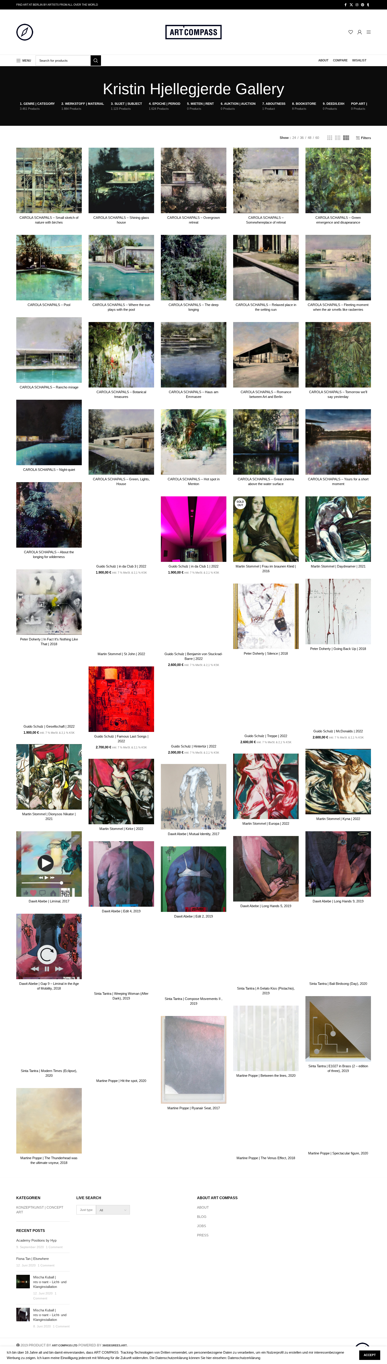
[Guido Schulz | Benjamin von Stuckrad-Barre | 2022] (193, 616)
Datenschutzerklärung (244, 1358)
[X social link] (351, 5)
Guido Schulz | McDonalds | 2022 (338, 731)
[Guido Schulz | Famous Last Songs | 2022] (121, 699)
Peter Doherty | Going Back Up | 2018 (338, 649)
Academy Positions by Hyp (36, 1240)
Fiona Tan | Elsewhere (32, 1259)
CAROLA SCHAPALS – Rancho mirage (49, 387)
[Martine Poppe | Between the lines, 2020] (266, 1038)
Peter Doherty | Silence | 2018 (266, 653)
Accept (370, 1355)
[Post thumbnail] (23, 1288)
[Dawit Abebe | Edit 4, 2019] (121, 874)
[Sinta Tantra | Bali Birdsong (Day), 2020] (338, 946)
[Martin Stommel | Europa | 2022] (266, 786)
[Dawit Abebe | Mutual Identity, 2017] (193, 796)
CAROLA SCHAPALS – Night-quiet (49, 470)
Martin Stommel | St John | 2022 (121, 654)
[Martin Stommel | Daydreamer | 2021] (338, 529)
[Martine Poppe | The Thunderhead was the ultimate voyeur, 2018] (49, 1121)
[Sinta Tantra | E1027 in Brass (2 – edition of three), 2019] (338, 1029)
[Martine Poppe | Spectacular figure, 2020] (338, 1116)
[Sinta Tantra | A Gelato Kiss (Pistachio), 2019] (266, 951)
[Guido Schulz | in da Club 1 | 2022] (193, 529)
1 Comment (54, 1247)
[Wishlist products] (350, 32)
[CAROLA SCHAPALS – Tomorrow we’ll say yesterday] (338, 355)
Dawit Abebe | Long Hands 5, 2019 (265, 906)
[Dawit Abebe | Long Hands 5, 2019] (266, 869)
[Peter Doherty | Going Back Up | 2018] (338, 611)
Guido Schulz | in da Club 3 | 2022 (121, 566)
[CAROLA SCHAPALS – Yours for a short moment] (338, 442)
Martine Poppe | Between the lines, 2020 (266, 1075)
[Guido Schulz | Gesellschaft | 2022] (49, 689)
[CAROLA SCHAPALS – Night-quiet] (49, 432)
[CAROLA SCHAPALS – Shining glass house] (121, 180)
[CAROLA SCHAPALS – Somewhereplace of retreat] (266, 180)
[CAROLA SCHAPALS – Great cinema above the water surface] (266, 442)
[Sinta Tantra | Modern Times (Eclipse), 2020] (49, 1033)
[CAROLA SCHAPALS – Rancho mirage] (49, 350)
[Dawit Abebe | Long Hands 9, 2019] (338, 864)
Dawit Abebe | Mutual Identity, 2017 (193, 834)
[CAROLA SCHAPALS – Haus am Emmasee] (193, 355)
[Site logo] (24, 32)
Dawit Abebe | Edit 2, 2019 (193, 916)
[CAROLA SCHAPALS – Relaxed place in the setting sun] (266, 267)
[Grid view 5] (346, 138)
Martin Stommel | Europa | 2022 (265, 823)
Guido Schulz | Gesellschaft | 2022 (49, 726)
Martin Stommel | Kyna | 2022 (338, 819)
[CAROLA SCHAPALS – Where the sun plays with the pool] (121, 267)
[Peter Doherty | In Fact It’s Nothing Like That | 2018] (49, 602)
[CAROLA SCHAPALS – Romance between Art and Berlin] (266, 355)
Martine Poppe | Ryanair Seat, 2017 (193, 1108)
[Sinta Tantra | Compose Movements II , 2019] (193, 961)
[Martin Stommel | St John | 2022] (121, 616)
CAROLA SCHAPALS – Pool (49, 305)
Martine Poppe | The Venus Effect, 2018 (266, 1158)
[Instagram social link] (357, 5)
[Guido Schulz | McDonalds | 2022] (338, 694)
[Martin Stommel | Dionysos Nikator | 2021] (49, 777)
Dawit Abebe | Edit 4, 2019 (121, 911)
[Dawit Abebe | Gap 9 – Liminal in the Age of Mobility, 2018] (49, 946)
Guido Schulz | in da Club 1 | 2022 (193, 566)
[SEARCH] (96, 60)
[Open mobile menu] (368, 32)
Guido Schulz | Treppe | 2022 (265, 736)
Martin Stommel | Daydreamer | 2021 (338, 566)
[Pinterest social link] (363, 5)
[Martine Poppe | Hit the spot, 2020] (121, 1043)
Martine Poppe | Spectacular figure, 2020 (338, 1153)
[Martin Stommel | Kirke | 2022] (121, 791)
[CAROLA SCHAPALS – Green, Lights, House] (121, 442)
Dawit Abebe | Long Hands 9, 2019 (338, 901)
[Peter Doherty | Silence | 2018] (266, 616)
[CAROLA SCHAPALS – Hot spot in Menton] (193, 442)
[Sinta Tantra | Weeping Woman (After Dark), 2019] (121, 956)
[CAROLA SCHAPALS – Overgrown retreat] (193, 180)
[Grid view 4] (337, 138)
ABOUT (203, 1207)
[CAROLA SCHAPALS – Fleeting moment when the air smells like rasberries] (338, 267)
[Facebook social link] (345, 5)
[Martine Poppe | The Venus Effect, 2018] (266, 1121)
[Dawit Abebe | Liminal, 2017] (49, 864)
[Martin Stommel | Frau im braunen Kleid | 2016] (266, 529)
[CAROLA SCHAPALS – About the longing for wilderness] (49, 515)
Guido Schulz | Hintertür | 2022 (193, 746)
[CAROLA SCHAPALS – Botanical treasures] (121, 355)
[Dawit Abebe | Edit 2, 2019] (193, 879)
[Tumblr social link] (368, 5)
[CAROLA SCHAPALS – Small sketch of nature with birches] (49, 180)
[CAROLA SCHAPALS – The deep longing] (193, 267)
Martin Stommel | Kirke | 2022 (121, 829)
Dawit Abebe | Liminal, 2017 (49, 901)
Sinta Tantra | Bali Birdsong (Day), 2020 (338, 984)
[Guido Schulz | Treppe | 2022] (266, 698)
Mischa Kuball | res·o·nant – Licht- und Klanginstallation (49, 1282)
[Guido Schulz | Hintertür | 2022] (193, 709)
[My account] (359, 32)
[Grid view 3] (329, 138)
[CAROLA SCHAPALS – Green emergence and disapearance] (338, 180)
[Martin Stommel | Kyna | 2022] (338, 781)
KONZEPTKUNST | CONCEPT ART (39, 1209)
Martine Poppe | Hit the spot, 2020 (121, 1081)
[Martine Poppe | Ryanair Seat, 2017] (193, 1060)
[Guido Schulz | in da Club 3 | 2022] (121, 529)
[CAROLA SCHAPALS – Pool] (49, 267)
